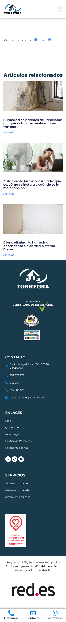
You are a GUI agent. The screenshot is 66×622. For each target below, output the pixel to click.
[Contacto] (33, 613)
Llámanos (11, 618)
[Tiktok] (14, 459)
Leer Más (8, 132)
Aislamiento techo (16, 483)
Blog (8, 420)
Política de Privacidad (18, 441)
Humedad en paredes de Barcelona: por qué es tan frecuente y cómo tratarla (32, 123)
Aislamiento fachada (17, 496)
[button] (59, 9)
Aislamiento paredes (17, 490)
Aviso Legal (12, 434)
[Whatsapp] (55, 613)
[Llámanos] (11, 613)
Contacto (33, 618)
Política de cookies (16, 447)
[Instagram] (8, 459)
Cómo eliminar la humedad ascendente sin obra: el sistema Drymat (29, 246)
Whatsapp (55, 618)
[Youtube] (21, 459)
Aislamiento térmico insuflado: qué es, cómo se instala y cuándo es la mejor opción (32, 184)
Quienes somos (14, 427)
